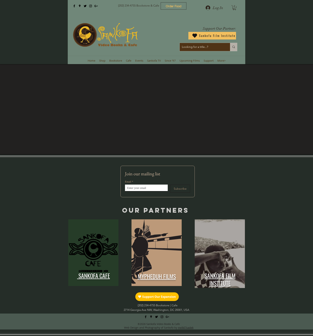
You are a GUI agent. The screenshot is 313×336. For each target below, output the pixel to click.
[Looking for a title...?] (233, 47)
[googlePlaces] (80, 6)
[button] (234, 7)
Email (129, 181)
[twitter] (85, 6)
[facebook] (74, 6)
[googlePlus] (96, 6)
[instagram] (90, 6)
